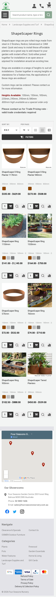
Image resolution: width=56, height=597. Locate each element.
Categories (8, 541)
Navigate (7, 524)
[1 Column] (35, 130)
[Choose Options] (10, 206)
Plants (4, 547)
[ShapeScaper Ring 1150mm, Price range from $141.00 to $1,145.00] (14, 226)
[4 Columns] (42, 130)
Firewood (33, 547)
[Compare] (23, 206)
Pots (4, 551)
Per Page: (25, 124)
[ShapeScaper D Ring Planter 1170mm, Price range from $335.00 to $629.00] (14, 156)
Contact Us (34, 530)
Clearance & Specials (11, 530)
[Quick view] (17, 206)
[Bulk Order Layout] (49, 130)
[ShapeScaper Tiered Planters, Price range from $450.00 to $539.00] (40, 365)
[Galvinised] (8, 258)
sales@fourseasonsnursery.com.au (31, 505)
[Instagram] (22, 511)
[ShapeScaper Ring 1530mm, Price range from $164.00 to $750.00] (40, 226)
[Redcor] (4, 189)
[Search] (48, 14)
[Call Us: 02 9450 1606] (41, 6)
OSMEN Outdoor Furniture (13, 535)
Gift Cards (33, 560)
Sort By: (6, 124)
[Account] (34, 6)
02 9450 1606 (21, 501)
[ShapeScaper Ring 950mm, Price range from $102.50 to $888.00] (14, 365)
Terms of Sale (27, 579)
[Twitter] (15, 511)
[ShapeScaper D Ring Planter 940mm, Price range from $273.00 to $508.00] (40, 156)
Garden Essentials (37, 551)
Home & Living (35, 556)
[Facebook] (7, 511)
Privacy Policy (27, 583)
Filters (29, 137)
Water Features (9, 556)
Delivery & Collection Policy (27, 586)
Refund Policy (27, 576)
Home (4, 24)
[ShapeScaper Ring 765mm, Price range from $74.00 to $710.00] (40, 295)
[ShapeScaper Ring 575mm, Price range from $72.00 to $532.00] (14, 295)
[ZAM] (13, 258)
